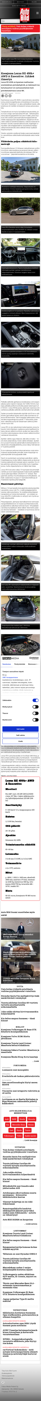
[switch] (36, 707)
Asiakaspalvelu (7, 1373)
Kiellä (21, 741)
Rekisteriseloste (7, 1378)
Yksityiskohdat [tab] (19, 664)
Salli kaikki (20, 729)
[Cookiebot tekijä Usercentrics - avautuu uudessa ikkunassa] (29, 658)
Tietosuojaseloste (8, 1376)
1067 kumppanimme (10, 677)
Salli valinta (20, 735)
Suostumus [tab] (6, 664)
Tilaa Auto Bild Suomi (9, 1371)
